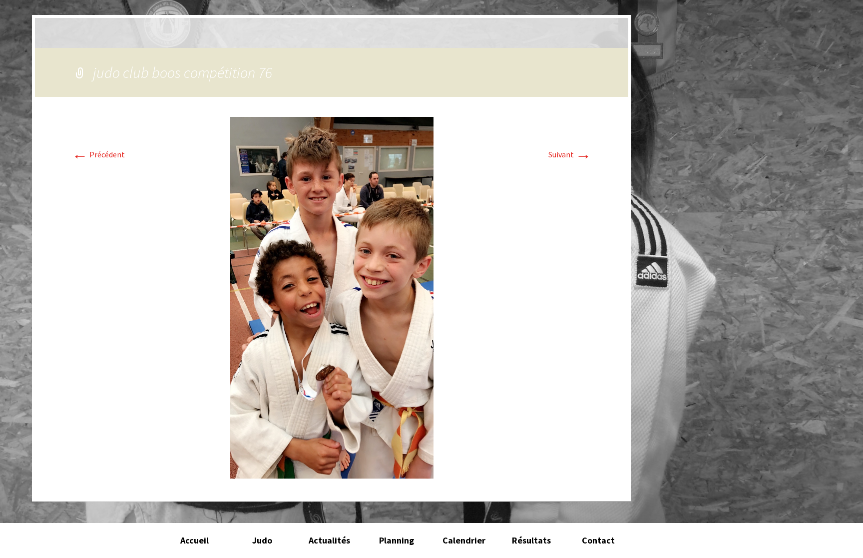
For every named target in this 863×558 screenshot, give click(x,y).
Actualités (329, 540)
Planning (396, 540)
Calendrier (463, 540)
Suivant (569, 154)
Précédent (98, 154)
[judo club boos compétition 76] (331, 297)
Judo (262, 540)
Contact (598, 540)
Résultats (531, 540)
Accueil (194, 540)
